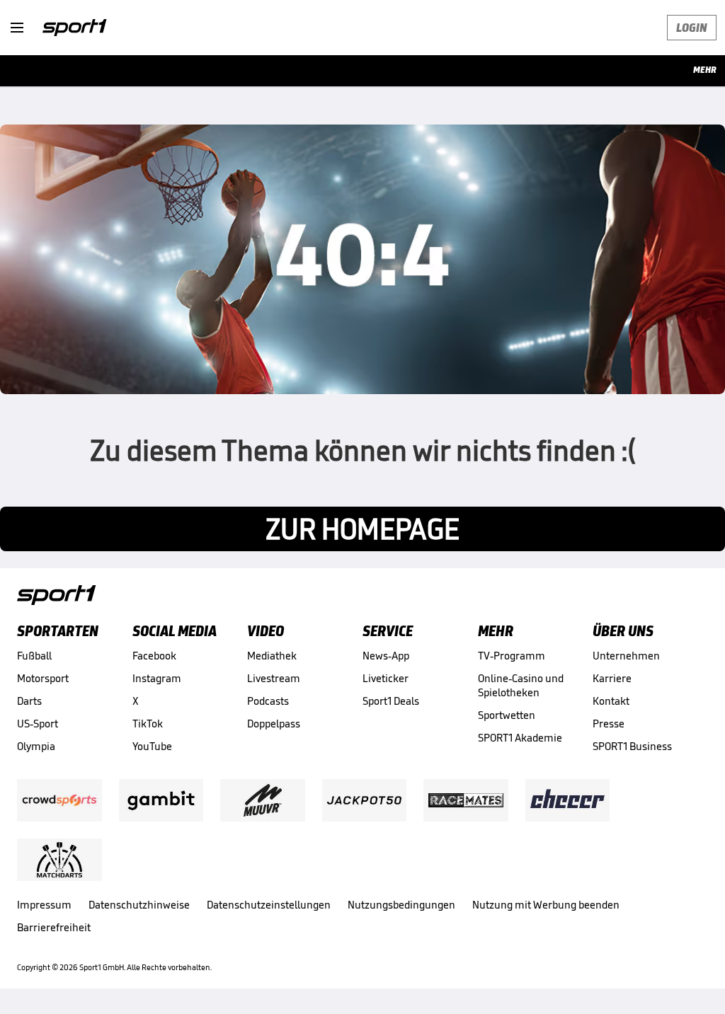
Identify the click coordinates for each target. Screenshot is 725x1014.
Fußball (34, 655)
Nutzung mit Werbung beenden (546, 904)
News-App (385, 655)
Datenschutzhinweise (139, 904)
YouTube (152, 746)
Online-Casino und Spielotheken (521, 685)
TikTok (147, 723)
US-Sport (37, 723)
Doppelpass (273, 723)
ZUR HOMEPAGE (362, 529)
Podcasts (268, 701)
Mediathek (272, 655)
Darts (29, 701)
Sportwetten (506, 715)
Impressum (44, 904)
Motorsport (43, 678)
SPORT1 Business (632, 746)
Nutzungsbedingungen (401, 904)
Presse (608, 723)
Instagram (156, 678)
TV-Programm (511, 655)
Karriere (612, 678)
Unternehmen (626, 655)
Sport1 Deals (390, 701)
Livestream (273, 678)
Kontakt (611, 701)
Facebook (154, 655)
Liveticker (385, 678)
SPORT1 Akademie (520, 737)
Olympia (36, 746)
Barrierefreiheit (54, 927)
